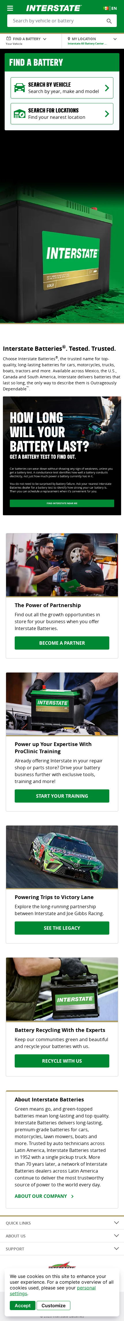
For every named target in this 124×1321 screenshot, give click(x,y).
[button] (109, 21)
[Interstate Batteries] (54, 7)
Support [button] (15, 1249)
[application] (62, 1292)
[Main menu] (10, 4)
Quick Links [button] (18, 1223)
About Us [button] (16, 1236)
